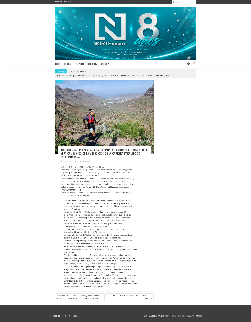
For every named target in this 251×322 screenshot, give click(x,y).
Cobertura (92, 63)
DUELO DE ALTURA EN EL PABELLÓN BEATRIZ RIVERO (132, 297)
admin (87, 161)
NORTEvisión (79, 63)
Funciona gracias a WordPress (156, 316)
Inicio (57, 63)
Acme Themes (195, 316)
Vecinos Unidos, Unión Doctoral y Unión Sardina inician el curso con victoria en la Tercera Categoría (77, 297)
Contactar (105, 63)
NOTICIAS (67, 63)
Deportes (59, 82)
